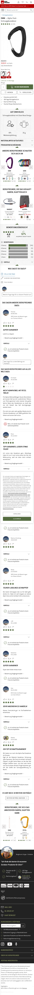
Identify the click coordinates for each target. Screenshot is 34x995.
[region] (17, 497)
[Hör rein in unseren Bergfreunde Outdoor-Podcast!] (17, 944)
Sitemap (24, 988)
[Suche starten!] (31, 10)
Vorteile (6, 343)
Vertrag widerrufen (9, 960)
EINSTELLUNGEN (17, 513)
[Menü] (3, 10)
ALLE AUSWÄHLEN (17, 518)
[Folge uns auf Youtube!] (11, 944)
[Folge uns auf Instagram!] (4, 944)
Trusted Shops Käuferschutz (13, 104)
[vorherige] (3, 167)
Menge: (3, 83)
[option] (17, 42)
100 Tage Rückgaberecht (11, 99)
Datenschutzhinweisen (8, 508)
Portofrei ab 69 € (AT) (10, 97)
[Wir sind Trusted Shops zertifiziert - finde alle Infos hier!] (20, 877)
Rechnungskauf (11, 876)
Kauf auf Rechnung (10, 102)
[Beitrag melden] (13, 323)
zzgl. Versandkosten (6, 65)
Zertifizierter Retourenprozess (15, 898)
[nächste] (31, 167)
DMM (3, 18)
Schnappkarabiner (7, 15)
